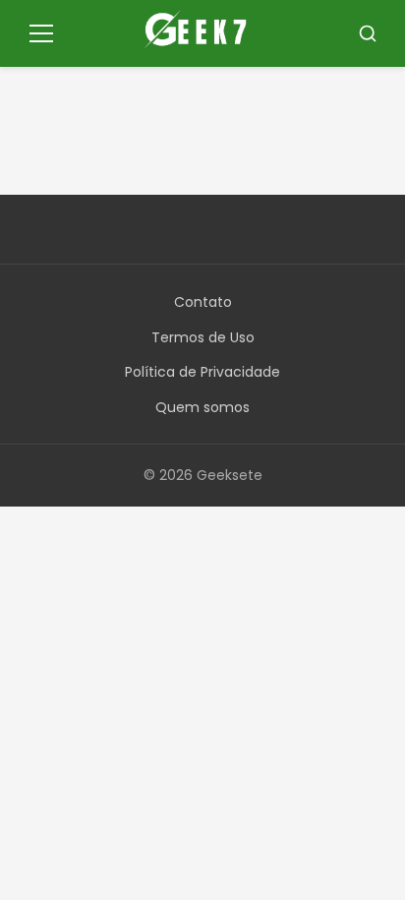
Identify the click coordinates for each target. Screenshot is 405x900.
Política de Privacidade (202, 372)
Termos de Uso (203, 337)
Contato (203, 302)
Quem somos (202, 407)
